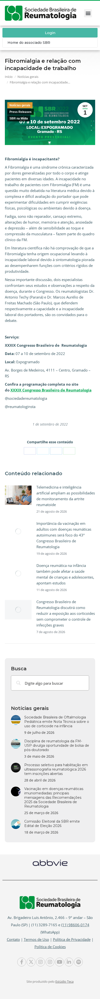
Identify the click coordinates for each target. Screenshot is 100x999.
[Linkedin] (69, 962)
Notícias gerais (19, 105)
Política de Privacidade (72, 939)
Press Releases (20, 112)
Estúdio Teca (64, 981)
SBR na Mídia (18, 118)
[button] (88, 13)
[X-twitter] (31, 962)
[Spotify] (78, 962)
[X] (43, 450)
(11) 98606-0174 (75, 924)
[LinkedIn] (56, 450)
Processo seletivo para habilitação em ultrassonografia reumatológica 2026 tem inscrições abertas (56, 769)
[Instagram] (40, 962)
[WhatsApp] (69, 450)
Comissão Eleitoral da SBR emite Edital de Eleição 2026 (52, 823)
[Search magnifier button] (18, 683)
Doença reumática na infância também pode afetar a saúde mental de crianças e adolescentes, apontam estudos (65, 574)
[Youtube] (59, 962)
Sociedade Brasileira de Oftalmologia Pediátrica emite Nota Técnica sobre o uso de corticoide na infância (56, 721)
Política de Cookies (50, 946)
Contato (13, 939)
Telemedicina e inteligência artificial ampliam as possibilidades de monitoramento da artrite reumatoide (65, 496)
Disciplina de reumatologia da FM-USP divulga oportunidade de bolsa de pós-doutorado (56, 745)
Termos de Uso (36, 939)
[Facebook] (30, 450)
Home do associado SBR (29, 42)
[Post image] (18, 495)
